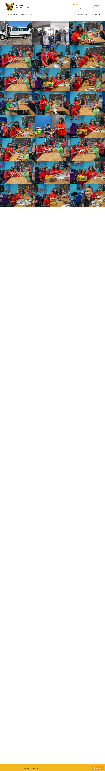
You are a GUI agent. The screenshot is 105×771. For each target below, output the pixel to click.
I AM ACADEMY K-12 (21, 6)
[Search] (81, 8)
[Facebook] (99, 14)
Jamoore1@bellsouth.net (82, 14)
